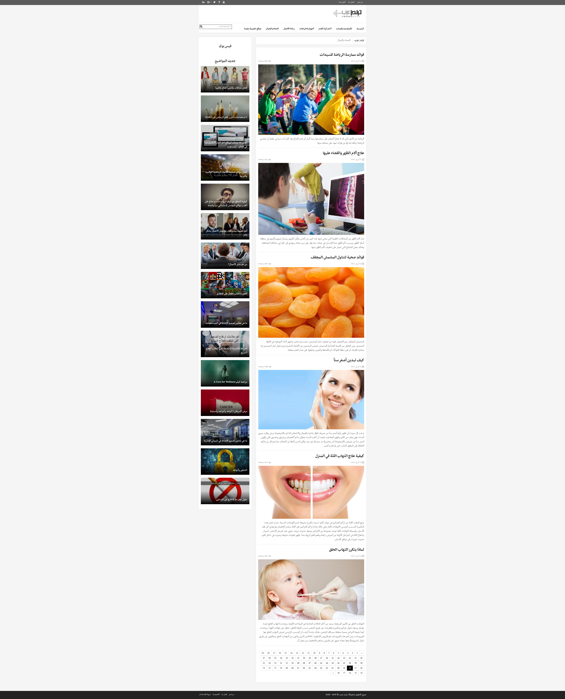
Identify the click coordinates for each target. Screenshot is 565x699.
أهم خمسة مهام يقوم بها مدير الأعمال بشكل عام (226, 233)
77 (344, 673)
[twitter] (214, 2)
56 (361, 668)
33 (287, 658)
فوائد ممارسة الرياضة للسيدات (342, 55)
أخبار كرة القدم (325, 29)
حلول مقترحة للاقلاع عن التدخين (231, 499)
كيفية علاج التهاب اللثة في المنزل (339, 456)
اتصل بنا (351, 2)
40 (350, 663)
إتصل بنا (224, 695)
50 (292, 663)
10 (314, 653)
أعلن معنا (342, 2)
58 (350, 668)
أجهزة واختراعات (306, 29)
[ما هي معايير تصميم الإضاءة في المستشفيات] (225, 314)
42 (338, 663)
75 (356, 673)
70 (281, 668)
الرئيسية (360, 29)
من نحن (360, 2)
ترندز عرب (359, 40)
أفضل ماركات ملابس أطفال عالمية (231, 88)
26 (327, 658)
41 (344, 663)
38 (361, 663)
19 (263, 653)
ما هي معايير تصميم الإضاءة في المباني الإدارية (225, 441)
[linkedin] (209, 2)
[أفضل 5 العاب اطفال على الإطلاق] (225, 285)
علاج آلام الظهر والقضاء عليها (343, 153)
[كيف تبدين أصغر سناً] (311, 399)
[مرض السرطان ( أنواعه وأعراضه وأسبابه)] (225, 402)
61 (333, 668)
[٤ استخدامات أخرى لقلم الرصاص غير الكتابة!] (225, 108)
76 (350, 673)
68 (292, 668)
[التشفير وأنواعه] (225, 461)
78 (338, 673)
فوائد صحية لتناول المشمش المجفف (337, 258)
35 (275, 658)
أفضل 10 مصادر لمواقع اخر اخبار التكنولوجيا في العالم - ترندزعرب (226, 145)
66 (304, 668)
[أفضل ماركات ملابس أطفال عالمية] (225, 79)
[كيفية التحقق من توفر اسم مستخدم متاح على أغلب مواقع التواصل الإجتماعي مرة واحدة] (225, 197)
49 (298, 663)
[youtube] (223, 2)
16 (280, 653)
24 (338, 658)
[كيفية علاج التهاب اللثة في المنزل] (311, 492)
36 (270, 658)
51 (287, 663)
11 (309, 653)
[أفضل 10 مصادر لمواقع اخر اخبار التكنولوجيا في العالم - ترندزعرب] (225, 138)
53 (275, 663)
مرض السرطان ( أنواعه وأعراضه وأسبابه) (228, 411)
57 (356, 668)
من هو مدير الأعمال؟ (237, 264)
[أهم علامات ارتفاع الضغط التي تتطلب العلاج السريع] (225, 344)
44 (327, 663)
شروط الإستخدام (205, 695)
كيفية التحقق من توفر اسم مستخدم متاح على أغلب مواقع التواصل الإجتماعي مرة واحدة (226, 203)
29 (310, 658)
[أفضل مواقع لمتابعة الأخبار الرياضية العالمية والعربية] (225, 167)
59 (344, 668)
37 (264, 658)
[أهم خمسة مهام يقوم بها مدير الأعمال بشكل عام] (225, 226)
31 (298, 658)
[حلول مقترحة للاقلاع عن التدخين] (225, 491)
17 (274, 653)
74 (361, 673)
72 (270, 668)
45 (321, 663)
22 (350, 658)
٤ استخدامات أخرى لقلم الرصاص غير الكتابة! (226, 117)
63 (321, 668)
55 (264, 663)
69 (287, 668)
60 (338, 668)
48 (304, 663)
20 (361, 658)
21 (356, 658)
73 (264, 668)
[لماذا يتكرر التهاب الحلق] (311, 589)
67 (298, 668)
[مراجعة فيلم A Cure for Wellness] (225, 373)
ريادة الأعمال (289, 29)
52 (281, 663)
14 (291, 653)
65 (310, 668)
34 (281, 658)
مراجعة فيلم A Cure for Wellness (230, 382)
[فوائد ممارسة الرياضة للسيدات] (311, 99)
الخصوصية (216, 695)
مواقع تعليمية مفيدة (252, 29)
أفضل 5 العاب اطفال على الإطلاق (232, 294)
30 (304, 658)
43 (333, 663)
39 (356, 663)
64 (315, 668)
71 (275, 668)
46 (315, 663)
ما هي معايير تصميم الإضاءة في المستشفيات (226, 323)
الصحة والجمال (272, 29)
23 (344, 658)
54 (270, 663)
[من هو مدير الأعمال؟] (225, 255)
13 (297, 653)
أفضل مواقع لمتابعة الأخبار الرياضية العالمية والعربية (226, 174)
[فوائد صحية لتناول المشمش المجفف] (311, 302)
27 (321, 658)
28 (315, 658)
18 (268, 653)
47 (310, 663)
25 (333, 658)
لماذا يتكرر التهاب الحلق (346, 550)
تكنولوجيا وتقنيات (344, 29)
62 (327, 668)
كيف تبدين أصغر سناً (349, 361)
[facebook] (219, 2)
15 (286, 653)
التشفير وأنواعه (240, 470)
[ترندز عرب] (347, 13)
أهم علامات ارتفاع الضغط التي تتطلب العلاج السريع (226, 350)
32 (292, 658)
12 (303, 653)
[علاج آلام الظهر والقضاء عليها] (311, 199)
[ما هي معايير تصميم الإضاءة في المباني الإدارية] (225, 432)
